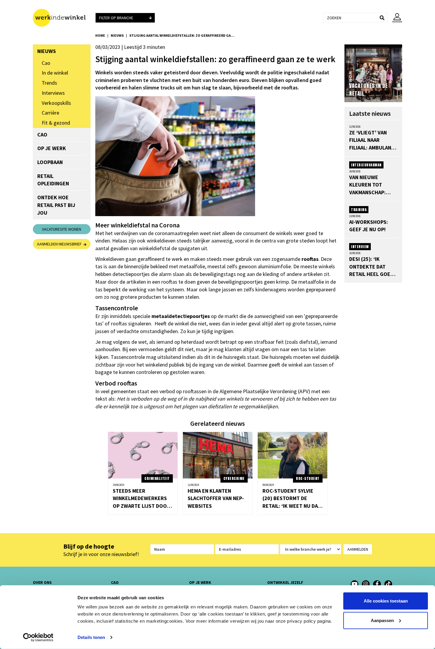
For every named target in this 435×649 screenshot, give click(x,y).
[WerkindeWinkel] (377, 584)
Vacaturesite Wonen (61, 229)
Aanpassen (382, 620)
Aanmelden (357, 549)
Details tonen (91, 637)
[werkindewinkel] (366, 584)
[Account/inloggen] (395, 18)
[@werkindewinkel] (388, 584)
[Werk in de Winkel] (62, 18)
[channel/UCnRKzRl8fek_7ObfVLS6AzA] (354, 584)
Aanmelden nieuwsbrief (60, 244)
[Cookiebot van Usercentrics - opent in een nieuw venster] (38, 637)
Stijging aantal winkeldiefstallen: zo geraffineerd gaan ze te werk (182, 35)
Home (100, 35)
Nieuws (117, 35)
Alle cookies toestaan (386, 600)
